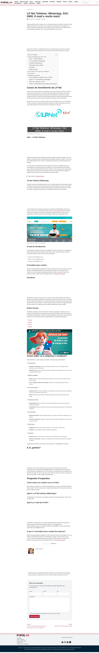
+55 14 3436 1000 (58, 210)
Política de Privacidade (21, 641)
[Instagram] (65, 642)
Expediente (19, 638)
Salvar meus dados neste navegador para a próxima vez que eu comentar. (45, 613)
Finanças (59, 1)
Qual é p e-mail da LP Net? (37, 81)
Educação (38, 1)
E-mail (44, 591)
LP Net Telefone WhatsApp (37, 61)
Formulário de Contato (59, 273)
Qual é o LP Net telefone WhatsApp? (40, 79)
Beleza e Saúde (24, 1)
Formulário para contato (36, 65)
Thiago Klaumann (31, 19)
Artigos (16, 1)
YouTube (30, 326)
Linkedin (30, 324)
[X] (70, 642)
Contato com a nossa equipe (22, 643)
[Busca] (97, 2)
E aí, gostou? (31, 73)
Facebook (30, 320)
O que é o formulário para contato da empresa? (43, 83)
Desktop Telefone (40, 176)
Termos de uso (20, 642)
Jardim (76, 1)
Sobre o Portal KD (20, 639)
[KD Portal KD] (6, 2)
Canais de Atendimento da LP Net (37, 56)
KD (27, 9)
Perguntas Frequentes (34, 75)
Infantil (70, 1)
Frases (65, 1)
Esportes (52, 1)
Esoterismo (45, 1)
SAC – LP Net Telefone (36, 58)
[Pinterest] (67, 642)
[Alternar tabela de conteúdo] (55, 55)
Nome (30, 591)
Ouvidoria (32, 67)
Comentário (32, 596)
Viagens (26, 3)
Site (57, 591)
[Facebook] (62, 642)
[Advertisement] (49, 40)
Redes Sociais (33, 69)
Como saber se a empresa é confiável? (38, 71)
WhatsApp (32, 3)
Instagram (30, 322)
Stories (38, 3)
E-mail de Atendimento (35, 63)
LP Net (56, 316)
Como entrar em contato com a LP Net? (40, 77)
